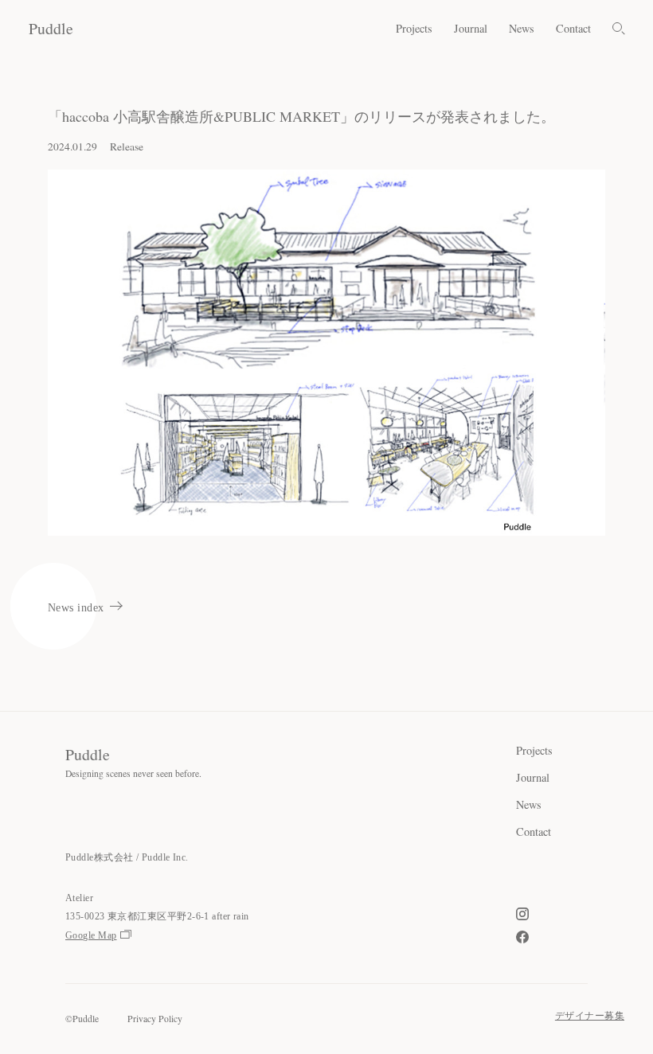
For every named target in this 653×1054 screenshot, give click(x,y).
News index (76, 607)
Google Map (91, 936)
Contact (573, 28)
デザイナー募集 (589, 1016)
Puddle (51, 28)
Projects (414, 28)
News (521, 28)
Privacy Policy (154, 1019)
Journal (470, 28)
